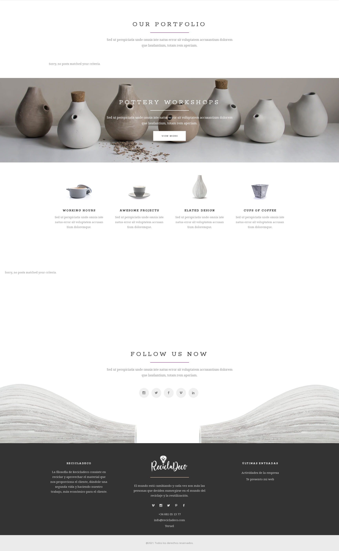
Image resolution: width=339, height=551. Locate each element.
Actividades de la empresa (260, 473)
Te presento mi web (260, 479)
